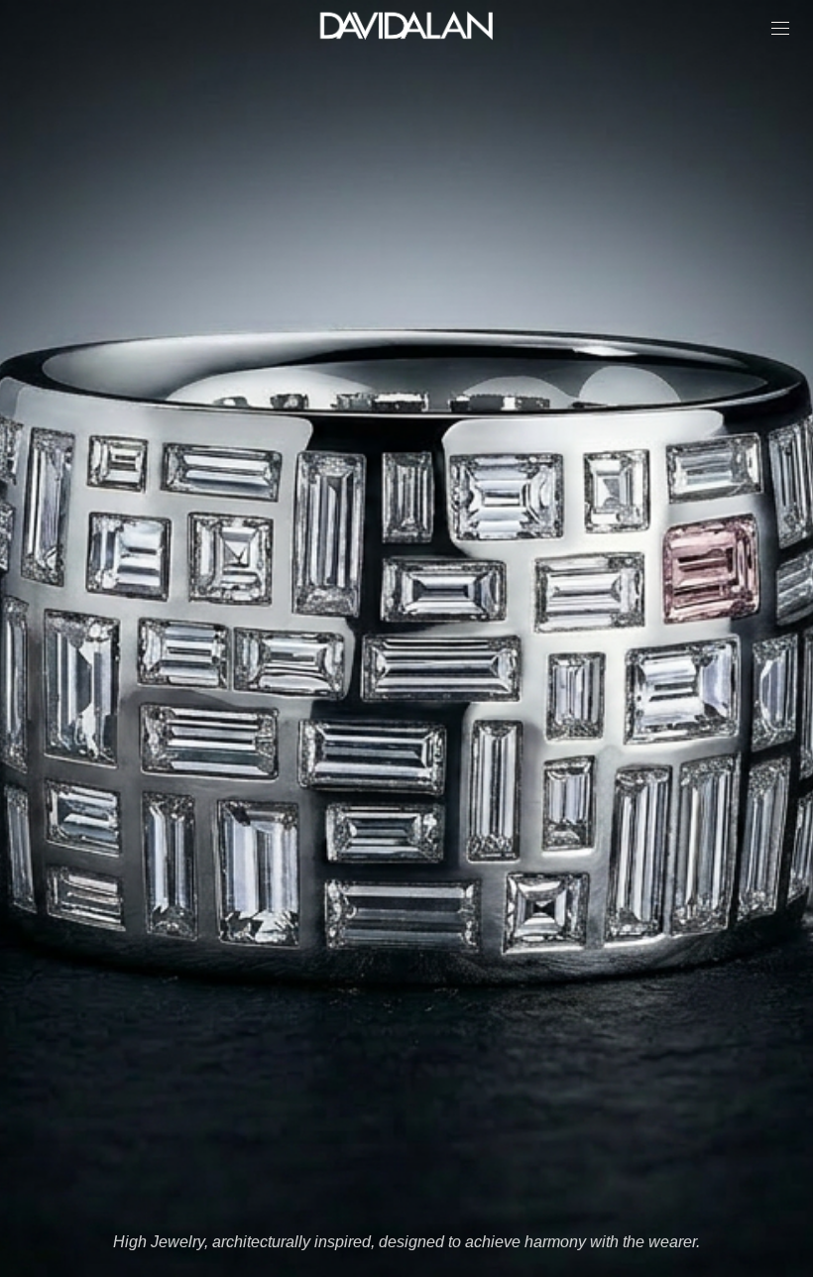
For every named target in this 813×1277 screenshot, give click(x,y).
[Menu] (780, 28)
